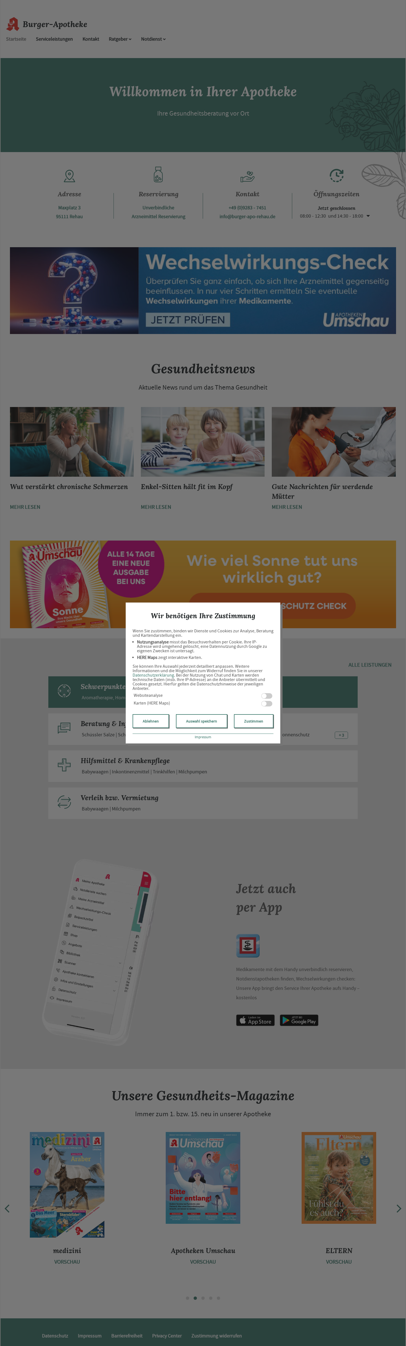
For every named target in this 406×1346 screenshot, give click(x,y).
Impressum (203, 737)
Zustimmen (253, 721)
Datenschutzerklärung (153, 675)
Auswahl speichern (201, 721)
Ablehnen (151, 721)
